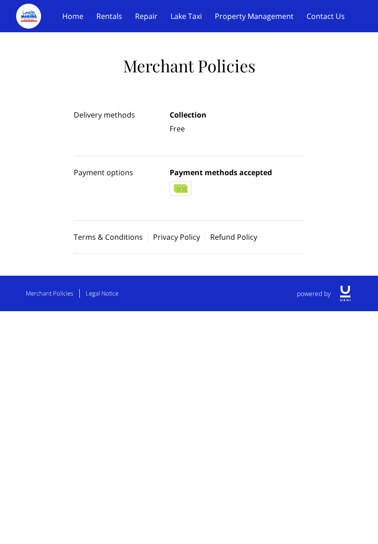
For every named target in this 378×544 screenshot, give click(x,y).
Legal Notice (102, 293)
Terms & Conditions (108, 237)
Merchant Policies (49, 293)
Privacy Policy (176, 237)
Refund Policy (233, 237)
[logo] (345, 293)
